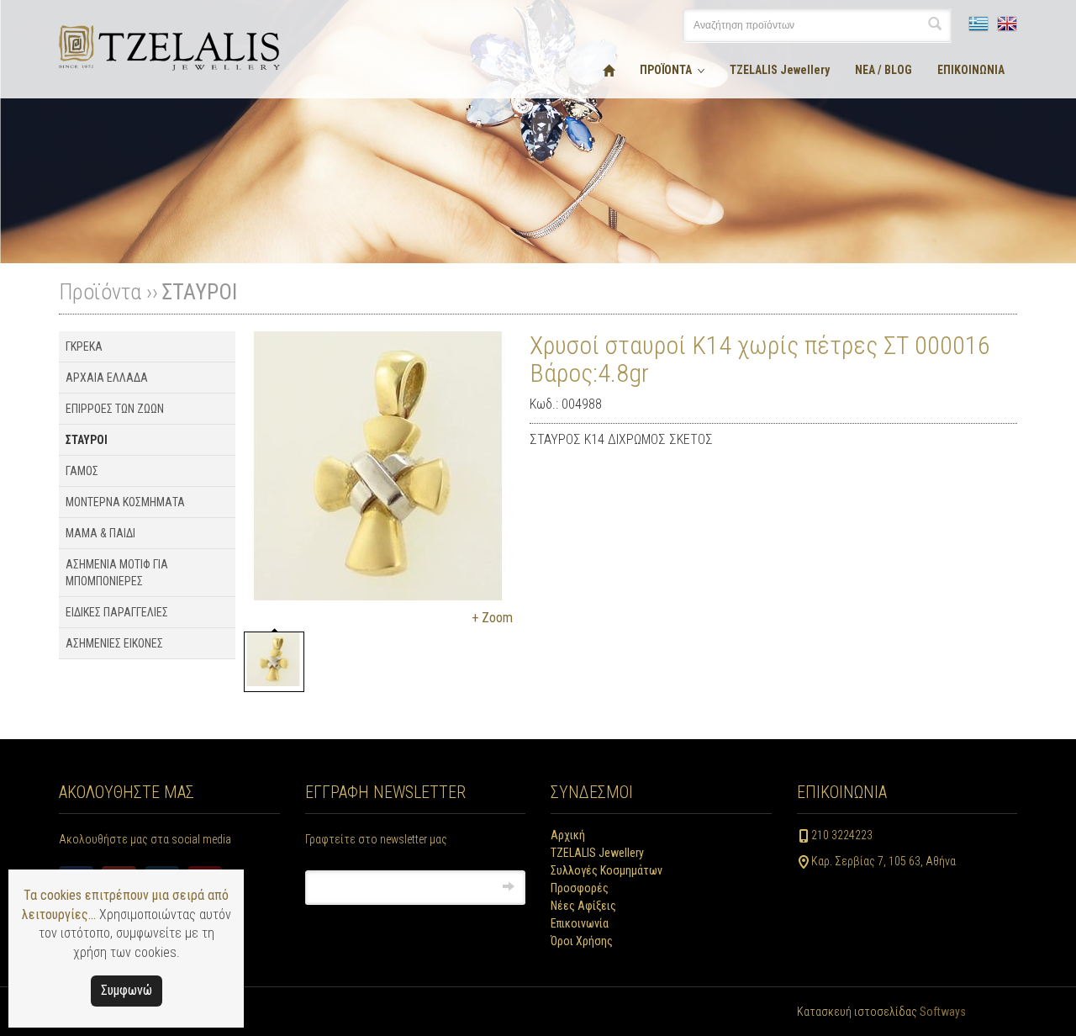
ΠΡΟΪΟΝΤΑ (666, 70)
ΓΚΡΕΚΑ (84, 346)
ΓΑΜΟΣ (82, 471)
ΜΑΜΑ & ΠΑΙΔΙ (100, 533)
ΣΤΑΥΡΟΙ (199, 291)
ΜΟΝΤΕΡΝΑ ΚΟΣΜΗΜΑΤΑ (125, 502)
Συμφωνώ (126, 990)
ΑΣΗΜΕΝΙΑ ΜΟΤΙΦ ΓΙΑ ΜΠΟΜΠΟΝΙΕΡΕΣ (117, 573)
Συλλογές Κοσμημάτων (606, 870)
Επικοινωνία (580, 923)
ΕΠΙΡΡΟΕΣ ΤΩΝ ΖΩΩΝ (115, 408)
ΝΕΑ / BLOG (883, 70)
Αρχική (568, 835)
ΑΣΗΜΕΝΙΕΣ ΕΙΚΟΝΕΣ (114, 643)
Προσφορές (580, 888)
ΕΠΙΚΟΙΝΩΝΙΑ (971, 70)
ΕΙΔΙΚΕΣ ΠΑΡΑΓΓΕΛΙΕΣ (117, 612)
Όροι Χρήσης (582, 941)
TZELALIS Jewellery (780, 70)
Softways (943, 1011)
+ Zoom (492, 618)
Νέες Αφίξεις (583, 905)
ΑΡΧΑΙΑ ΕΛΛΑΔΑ (107, 377)
